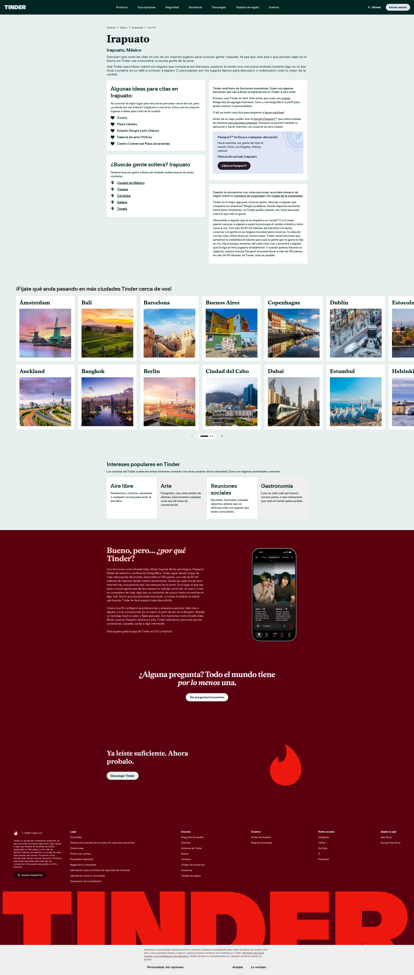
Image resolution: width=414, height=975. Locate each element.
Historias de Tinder (191, 848)
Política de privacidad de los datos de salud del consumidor (102, 842)
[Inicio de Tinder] (15, 7)
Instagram (323, 837)
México (123, 27)
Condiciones (77, 848)
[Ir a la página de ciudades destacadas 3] (212, 436)
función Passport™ (265, 119)
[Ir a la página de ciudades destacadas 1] (204, 436)
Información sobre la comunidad (87, 875)
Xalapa (122, 202)
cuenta (285, 98)
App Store (386, 837)
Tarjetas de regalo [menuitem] (247, 7)
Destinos (111, 27)
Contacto (186, 859)
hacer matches (274, 112)
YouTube (322, 848)
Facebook (323, 859)
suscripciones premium (242, 122)
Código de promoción (193, 864)
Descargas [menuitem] (219, 7)
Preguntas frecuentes (192, 837)
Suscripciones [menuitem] (147, 7)
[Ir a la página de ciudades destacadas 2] (210, 436)
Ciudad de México (131, 183)
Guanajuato (137, 27)
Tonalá (122, 209)
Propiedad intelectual (81, 859)
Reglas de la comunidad (83, 864)
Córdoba (124, 196)
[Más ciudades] (222, 436)
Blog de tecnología (261, 842)
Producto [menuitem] (122, 7)
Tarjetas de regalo (191, 875)
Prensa (184, 853)
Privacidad (76, 837)
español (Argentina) (31, 875)
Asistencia (186, 870)
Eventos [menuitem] (274, 7)
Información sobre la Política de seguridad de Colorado (100, 870)
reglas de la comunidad (287, 195)
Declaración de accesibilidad (85, 881)
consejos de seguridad (249, 195)
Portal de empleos (261, 837)
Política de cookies (80, 853)
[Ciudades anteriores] (192, 436)
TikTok (321, 842)
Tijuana (122, 189)
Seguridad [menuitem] (172, 7)
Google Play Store (390, 842)
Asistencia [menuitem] (195, 7)
